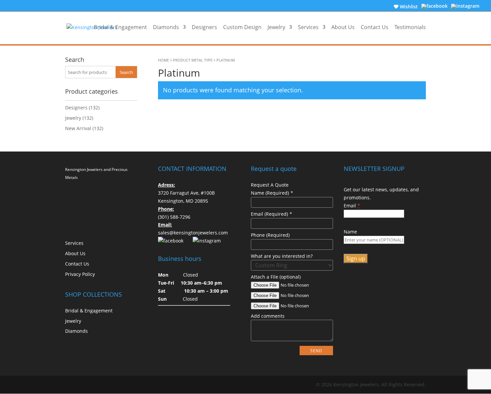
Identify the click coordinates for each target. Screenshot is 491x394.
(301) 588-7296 (174, 217)
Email (352, 205)
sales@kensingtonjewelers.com (193, 232)
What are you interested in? (282, 256)
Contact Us (374, 27)
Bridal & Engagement (120, 27)
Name (350, 231)
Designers (204, 27)
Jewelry (276, 27)
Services (308, 27)
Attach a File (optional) (276, 277)
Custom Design (242, 27)
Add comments (268, 316)
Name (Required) (272, 193)
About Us (343, 27)
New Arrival (78, 128)
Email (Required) (271, 214)
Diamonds (166, 27)
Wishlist (408, 6)
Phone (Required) (270, 235)
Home (163, 60)
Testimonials (410, 27)
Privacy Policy (80, 274)
